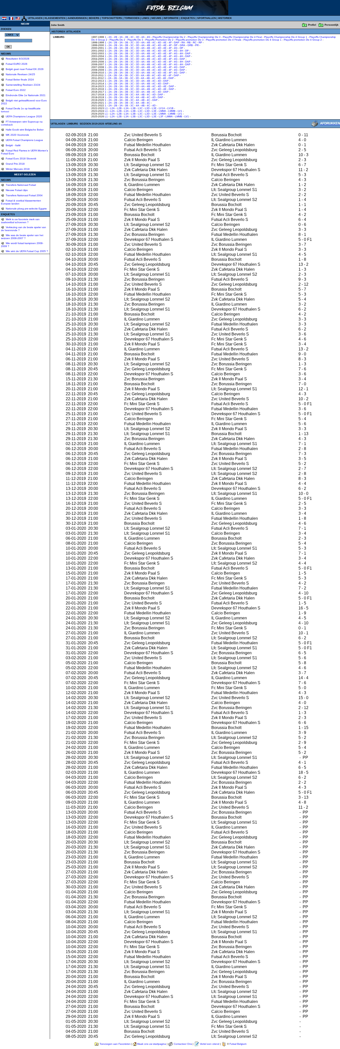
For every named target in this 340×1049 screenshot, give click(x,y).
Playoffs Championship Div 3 (204, 37)
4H (181, 50)
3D (137, 37)
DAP (176, 42)
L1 (106, 108)
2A (110, 37)
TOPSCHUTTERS (112, 18)
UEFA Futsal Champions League (24, 140)
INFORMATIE (171, 18)
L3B (133, 108)
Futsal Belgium (237, 1044)
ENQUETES (188, 18)
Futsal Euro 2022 (15, 90)
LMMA (162, 111)
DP (175, 45)
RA (183, 42)
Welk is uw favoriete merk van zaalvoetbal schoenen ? (20, 221)
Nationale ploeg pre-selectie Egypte (26, 208)
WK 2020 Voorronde (17, 134)
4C (154, 42)
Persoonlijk (332, 24)
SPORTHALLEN (206, 18)
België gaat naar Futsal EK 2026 (24, 69)
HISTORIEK (225, 18)
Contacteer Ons (183, 1044)
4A (143, 37)
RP (200, 42)
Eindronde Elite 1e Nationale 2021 (25, 95)
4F (170, 42)
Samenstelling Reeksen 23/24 (22, 84)
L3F (161, 116)
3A (121, 37)
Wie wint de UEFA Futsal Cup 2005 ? (26, 251)
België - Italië (13, 145)
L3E (154, 108)
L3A (126, 108)
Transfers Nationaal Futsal (20, 185)
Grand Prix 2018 (15, 163)
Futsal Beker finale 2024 (19, 79)
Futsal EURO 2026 (16, 64)
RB (189, 42)
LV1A (162, 108)
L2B (119, 108)
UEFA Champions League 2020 (23, 116)
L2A (112, 108)
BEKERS (94, 18)
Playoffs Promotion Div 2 (159, 39)
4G (148, 37)
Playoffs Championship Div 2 (169, 37)
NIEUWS (156, 18)
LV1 (180, 111)
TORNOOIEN (131, 18)
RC (194, 42)
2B (115, 37)
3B (126, 37)
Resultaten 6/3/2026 (17, 58)
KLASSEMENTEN (55, 18)
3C (132, 37)
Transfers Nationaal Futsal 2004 (24, 195)
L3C (140, 108)
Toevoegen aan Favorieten (115, 1044)
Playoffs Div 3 (135, 39)
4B (148, 42)
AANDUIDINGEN (77, 18)
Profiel (312, 24)
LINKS (145, 18)
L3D (147, 108)
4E (165, 42)
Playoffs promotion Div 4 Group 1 (262, 39)
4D (159, 42)
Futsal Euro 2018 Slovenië (20, 158)
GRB (190, 45)
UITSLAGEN (35, 18)
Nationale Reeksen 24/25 (20, 74)
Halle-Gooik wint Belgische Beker (24, 129)
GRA (182, 45)
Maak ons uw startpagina (151, 1044)
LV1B (170, 108)
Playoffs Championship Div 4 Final (242, 37)
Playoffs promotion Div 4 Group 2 (303, 39)
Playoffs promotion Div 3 (190, 39)
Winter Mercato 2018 (17, 169)
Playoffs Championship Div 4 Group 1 (285, 37)
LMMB (171, 111)
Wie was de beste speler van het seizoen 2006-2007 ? (22, 237)
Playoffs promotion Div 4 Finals (223, 39)
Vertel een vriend (209, 1044)
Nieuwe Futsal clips (16, 190)
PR (197, 45)
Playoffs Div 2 (117, 39)
